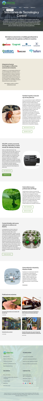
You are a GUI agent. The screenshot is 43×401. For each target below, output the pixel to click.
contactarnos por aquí (11, 84)
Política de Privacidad (7, 361)
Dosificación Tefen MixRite (28, 356)
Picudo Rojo (10, 9)
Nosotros (26, 7)
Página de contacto (26, 380)
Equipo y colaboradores (8, 358)
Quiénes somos (6, 356)
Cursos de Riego (6, 380)
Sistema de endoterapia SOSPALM (29, 359)
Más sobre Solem (7, 170)
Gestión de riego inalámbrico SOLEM (30, 361)
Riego (20, 7)
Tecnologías (13, 7)
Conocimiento (5, 7)
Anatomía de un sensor (7, 332)
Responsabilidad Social (8, 366)
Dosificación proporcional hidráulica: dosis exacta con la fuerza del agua (30, 312)
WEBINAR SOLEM (7, 174)
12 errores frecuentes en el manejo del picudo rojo (10, 312)
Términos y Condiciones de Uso (9, 363)
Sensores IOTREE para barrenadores (30, 363)
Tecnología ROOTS (7, 254)
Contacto (33, 7)
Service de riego (27, 210)
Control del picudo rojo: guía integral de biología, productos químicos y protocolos (31, 332)
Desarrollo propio (6, 385)
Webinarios (5, 383)
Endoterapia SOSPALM (28, 127)
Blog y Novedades (7, 374)
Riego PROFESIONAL (28, 206)
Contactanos (24, 285)
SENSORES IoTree (27, 131)
